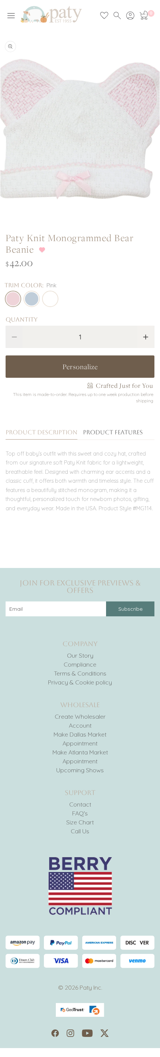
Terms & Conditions (80, 673)
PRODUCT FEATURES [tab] (113, 432)
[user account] (130, 15)
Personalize (80, 366)
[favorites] (104, 15)
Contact (80, 804)
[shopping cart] (143, 15)
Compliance (80, 664)
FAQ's (80, 813)
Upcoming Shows (80, 770)
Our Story (80, 655)
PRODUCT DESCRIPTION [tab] (41, 432)
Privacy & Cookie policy (80, 682)
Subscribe (130, 609)
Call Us (80, 831)
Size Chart (80, 822)
